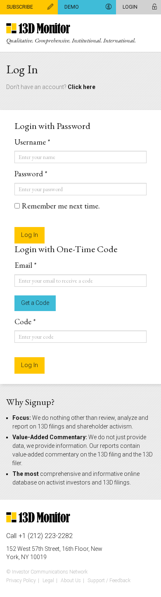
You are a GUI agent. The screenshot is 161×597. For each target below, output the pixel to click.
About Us (71, 580)
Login (130, 7)
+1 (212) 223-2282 (46, 536)
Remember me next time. (61, 206)
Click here (81, 87)
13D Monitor (38, 29)
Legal (48, 580)
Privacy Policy (21, 580)
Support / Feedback (109, 580)
